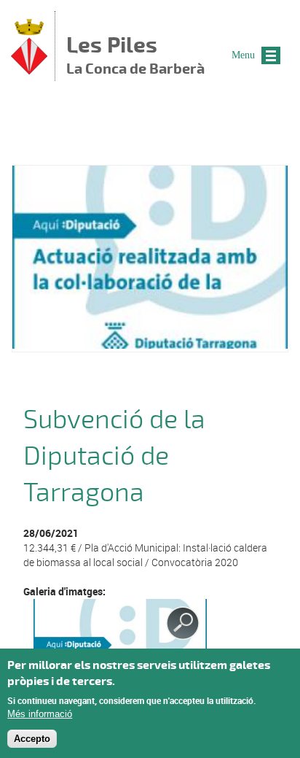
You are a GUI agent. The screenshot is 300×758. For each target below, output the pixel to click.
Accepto (32, 738)
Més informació (39, 713)
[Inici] (29, 70)
